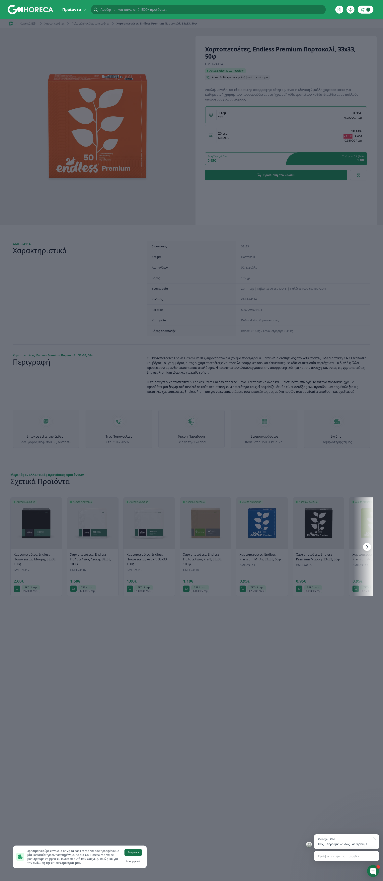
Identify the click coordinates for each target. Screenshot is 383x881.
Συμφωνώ (133, 852)
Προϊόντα (72, 9)
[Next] (367, 547)
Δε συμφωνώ (133, 861)
